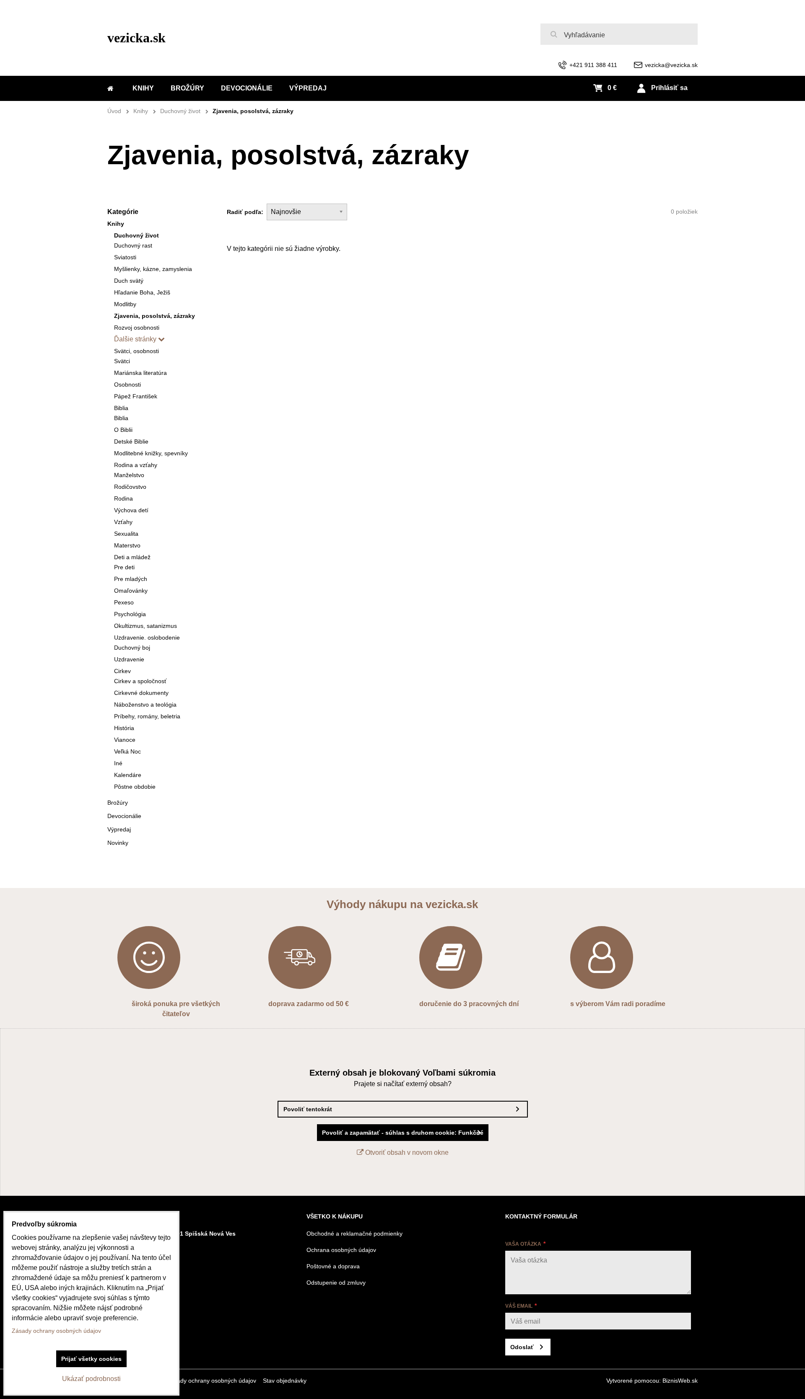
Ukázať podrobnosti (91, 1378)
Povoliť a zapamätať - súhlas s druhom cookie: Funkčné (402, 1132)
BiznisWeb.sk (680, 1380)
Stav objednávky (284, 1380)
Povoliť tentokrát (307, 1109)
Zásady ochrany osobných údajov (211, 1380)
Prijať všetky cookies (91, 1358)
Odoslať (522, 1347)
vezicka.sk (136, 37)
